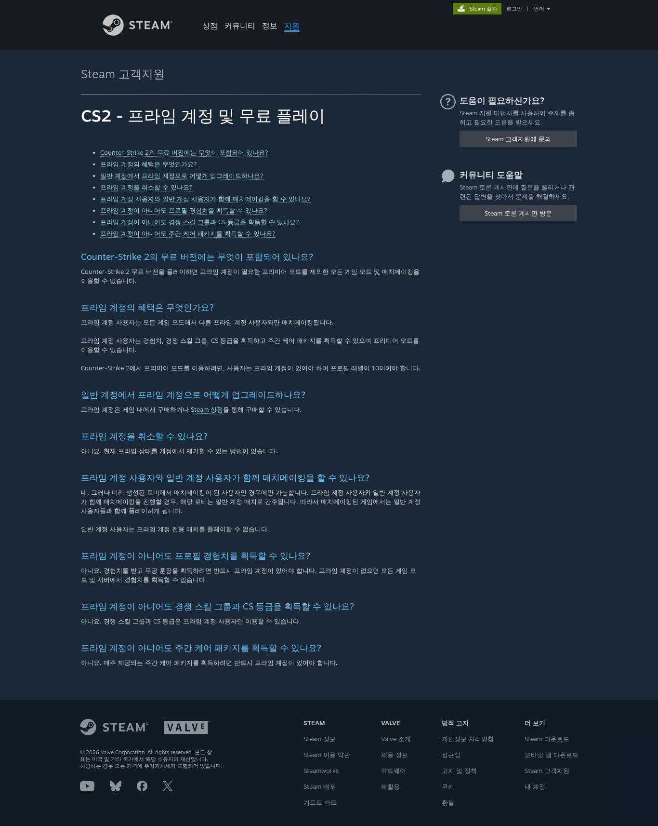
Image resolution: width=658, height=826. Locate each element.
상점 (210, 25)
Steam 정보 (319, 739)
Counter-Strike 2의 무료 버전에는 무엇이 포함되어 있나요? (184, 152)
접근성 (451, 754)
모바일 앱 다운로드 (552, 754)
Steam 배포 (319, 786)
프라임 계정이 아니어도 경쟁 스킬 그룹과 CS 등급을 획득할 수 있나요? (199, 222)
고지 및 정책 (459, 770)
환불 (448, 802)
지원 (292, 25)
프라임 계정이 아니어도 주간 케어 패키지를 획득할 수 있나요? (188, 233)
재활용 (390, 786)
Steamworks (321, 770)
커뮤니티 (239, 25)
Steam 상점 (207, 409)
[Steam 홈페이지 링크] (137, 33)
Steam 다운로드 (547, 739)
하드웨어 (393, 770)
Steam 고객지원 (123, 74)
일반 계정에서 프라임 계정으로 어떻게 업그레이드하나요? (181, 175)
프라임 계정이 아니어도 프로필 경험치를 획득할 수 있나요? (183, 210)
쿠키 (448, 786)
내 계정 (535, 786)
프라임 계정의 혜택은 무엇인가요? (148, 164)
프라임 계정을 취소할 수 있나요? (146, 187)
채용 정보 (394, 754)
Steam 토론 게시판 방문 (518, 213)
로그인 (514, 8)
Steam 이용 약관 (326, 754)
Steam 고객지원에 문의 (518, 139)
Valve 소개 (396, 739)
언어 (539, 8)
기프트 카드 (320, 802)
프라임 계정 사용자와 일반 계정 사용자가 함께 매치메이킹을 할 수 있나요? (205, 199)
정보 (269, 25)
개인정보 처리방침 (468, 739)
